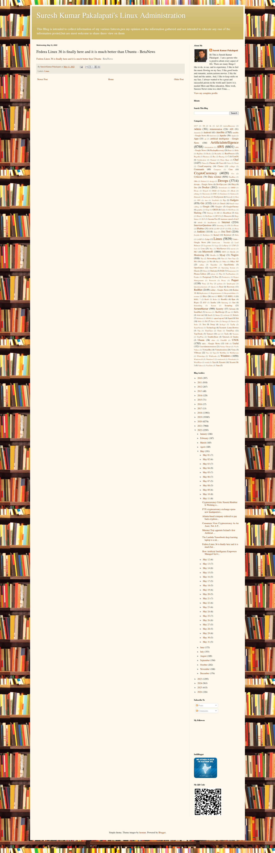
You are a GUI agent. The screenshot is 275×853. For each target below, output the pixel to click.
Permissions (231, 271)
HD (218, 213)
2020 (200, 421)
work (207, 362)
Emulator (223, 194)
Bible (237, 150)
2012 (200, 386)
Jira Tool (226, 231)
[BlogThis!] (89, 67)
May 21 (206, 598)
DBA (195, 181)
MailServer (221, 248)
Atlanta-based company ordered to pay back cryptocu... (219, 517)
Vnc (207, 353)
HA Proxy (232, 209)
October (204, 664)
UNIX (235, 340)
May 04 (206, 468)
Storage (225, 321)
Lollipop (225, 245)
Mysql (222, 254)
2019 (200, 416)
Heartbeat (227, 212)
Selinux (232, 308)
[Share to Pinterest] (98, 67)
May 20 (206, 594)
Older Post (179, 79)
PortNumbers (231, 274)
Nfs (195, 261)
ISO (218, 228)
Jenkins (201, 231)
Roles (215, 299)
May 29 (206, 633)
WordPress (198, 362)
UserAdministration (208, 346)
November (205, 668)
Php (220, 274)
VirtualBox (207, 349)
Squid (230, 318)
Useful (236, 343)
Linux (46, 71)
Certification (201, 160)
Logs (216, 245)
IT (224, 228)
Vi (235, 346)
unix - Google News (211, 343)
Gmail (222, 203)
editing (196, 194)
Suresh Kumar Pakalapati (225, 50)
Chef (236, 159)
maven (233, 248)
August (203, 655)
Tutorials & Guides (230, 336)
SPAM (208, 318)
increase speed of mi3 (230, 219)
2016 (200, 404)
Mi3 (195, 251)
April (203, 446)
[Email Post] (81, 66)
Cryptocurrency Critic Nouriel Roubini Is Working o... (219, 503)
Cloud (236, 163)
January (204, 433)
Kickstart (227, 235)
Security (219, 308)
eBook (233, 191)
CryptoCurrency (205, 172)
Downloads (223, 187)
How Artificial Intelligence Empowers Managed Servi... (219, 553)
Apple (233, 135)
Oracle (197, 270)
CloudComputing (204, 166)
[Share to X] (92, 67)
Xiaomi (222, 362)
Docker (206, 187)
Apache (222, 135)
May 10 (206, 494)
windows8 (221, 359)
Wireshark (232, 359)
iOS (228, 225)
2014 (200, 395)
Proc (216, 277)
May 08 (206, 485)
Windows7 (210, 359)
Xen (214, 362)
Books (208, 153)
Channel (213, 160)
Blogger (162, 832)
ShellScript (219, 312)
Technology (211, 327)
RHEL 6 (231, 296)
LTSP (234, 245)
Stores (233, 321)
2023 (200, 678)
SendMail (198, 312)
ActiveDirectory (229, 126)
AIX (231, 129)
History (199, 216)
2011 (200, 382)
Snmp (217, 315)
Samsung (224, 302)
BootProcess (230, 153)
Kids (237, 235)
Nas (202, 258)
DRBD (233, 187)
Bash (230, 150)
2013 (200, 391)
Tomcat (210, 333)
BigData (200, 153)
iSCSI (211, 228)
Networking (212, 258)
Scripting (228, 305)
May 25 (206, 615)
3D (204, 126)
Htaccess (227, 216)
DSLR (214, 191)
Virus (233, 349)
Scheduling (198, 305)
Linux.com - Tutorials (221, 242)
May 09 (206, 489)
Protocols (212, 280)
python (219, 283)
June (202, 647)
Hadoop (210, 213)
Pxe (211, 283)
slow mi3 (200, 315)
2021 (200, 425)
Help (237, 213)
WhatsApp (201, 356)
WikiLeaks (213, 356)
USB (226, 343)
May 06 (206, 476)
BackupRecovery (217, 150)
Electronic (206, 194)
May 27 (206, 624)
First (237, 197)
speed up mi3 (219, 318)
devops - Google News (203, 184)
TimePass (230, 330)
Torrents (236, 334)
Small (210, 315)
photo (213, 274)
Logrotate (207, 245)
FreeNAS (215, 200)
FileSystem (218, 197)
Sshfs (200, 321)
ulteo (213, 340)
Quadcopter (231, 283)
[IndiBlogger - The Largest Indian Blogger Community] (205, 777)
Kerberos (206, 235)
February (204, 438)
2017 (196, 126)
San (233, 302)
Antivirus (212, 135)
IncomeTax (212, 219)
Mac (211, 248)
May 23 (206, 607)
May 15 (206, 572)
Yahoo (200, 365)
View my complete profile (206, 93)
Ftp (224, 200)
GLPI (214, 203)
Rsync (196, 302)
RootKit (224, 299)
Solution (200, 318)
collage (232, 166)
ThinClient (209, 330)
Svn (204, 324)
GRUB (215, 209)
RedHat (198, 289)
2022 (200, 430)
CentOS (235, 156)
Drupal (205, 191)
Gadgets (234, 200)
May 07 (206, 481)
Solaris (236, 315)
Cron (231, 169)
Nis (211, 261)
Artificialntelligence (225, 142)
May (202, 451)
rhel (212, 296)
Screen (213, 305)
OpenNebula (229, 264)
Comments (203, 710)
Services (208, 312)
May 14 (206, 568)
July (202, 651)
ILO (203, 219)
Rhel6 (206, 299)
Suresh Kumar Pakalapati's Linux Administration (111, 15)
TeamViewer (198, 327)
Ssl (206, 321)
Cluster (220, 166)
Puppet (235, 280)
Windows (226, 356)
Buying (221, 156)
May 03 (206, 463)
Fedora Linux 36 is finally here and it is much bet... (220, 545)
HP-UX (218, 216)
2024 (200, 683)
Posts (200, 705)
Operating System (228, 267)
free (206, 200)
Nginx (203, 261)
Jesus (215, 232)
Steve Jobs (215, 321)
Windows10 (198, 359)
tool (219, 334)
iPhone (236, 225)
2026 (200, 691)
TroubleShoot (213, 336)
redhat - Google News (219, 290)
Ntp (217, 261)
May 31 (206, 641)
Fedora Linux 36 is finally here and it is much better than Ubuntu (68, 58)
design (212, 181)
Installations (212, 222)
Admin (197, 129)
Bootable (218, 153)
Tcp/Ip (232, 324)
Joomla (196, 235)
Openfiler (214, 264)
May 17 (206, 581)
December (205, 673)
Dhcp (233, 184)
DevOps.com (221, 184)
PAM (222, 270)
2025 (200, 687)
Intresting (220, 225)
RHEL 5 (221, 296)
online (201, 264)
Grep (207, 209)
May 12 (206, 559)
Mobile (232, 252)
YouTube (209, 365)
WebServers (234, 353)
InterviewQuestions (202, 225)
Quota (213, 287)
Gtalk (223, 209)
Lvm (203, 248)
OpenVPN (213, 267)
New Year (232, 258)
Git (202, 203)
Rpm (233, 299)
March (203, 442)
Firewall (229, 197)
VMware (197, 352)
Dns (195, 187)
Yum (218, 365)
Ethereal (197, 197)
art (205, 139)
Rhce (205, 296)
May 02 (206, 459)
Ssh (237, 318)
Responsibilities (230, 293)
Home (111, 79)
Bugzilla (197, 156)
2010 (200, 378)
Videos (196, 350)
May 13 (206, 563)
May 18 (206, 585)
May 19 (206, 589)
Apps (196, 138)
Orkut (205, 271)
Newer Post (42, 79)
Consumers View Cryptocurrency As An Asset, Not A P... (220, 524)
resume (196, 296)
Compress (217, 169)
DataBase (232, 177)
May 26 (206, 620)
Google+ (218, 206)
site (229, 312)
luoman (142, 832)
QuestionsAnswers (200, 287)
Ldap (207, 239)
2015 (200, 399)
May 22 (206, 602)
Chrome (212, 163)
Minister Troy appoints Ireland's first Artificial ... (218, 531)
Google (206, 206)
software (226, 315)
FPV (199, 200)
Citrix (229, 163)
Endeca (233, 194)
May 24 (206, 611)
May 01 (206, 454)
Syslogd (223, 324)
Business (206, 156)
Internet (226, 222)
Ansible (220, 132)
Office (224, 261)
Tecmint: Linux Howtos (229, 327)
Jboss (237, 228)
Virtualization (221, 349)
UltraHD (223, 340)
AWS (220, 146)
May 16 (206, 576)
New (223, 258)
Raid (221, 286)
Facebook (206, 197)
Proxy (223, 280)
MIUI (224, 252)
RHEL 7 (197, 299)
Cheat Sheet (224, 160)
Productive (226, 277)
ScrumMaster (201, 308)
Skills (236, 312)
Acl (217, 126)
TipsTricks (198, 333)
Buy (214, 156)
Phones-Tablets (200, 274)
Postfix (196, 277)
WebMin (223, 353)
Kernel (216, 235)
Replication (203, 293)
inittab (200, 222)
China (204, 163)
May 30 (206, 637)
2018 (200, 412)
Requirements (216, 293)
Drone (196, 191)
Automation (208, 147)
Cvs (232, 173)
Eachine (223, 191)
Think (219, 330)
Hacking (197, 212)
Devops (223, 180)
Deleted (203, 181)
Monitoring (199, 254)
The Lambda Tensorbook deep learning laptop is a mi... (220, 538)
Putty (204, 283)
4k (210, 126)
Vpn (214, 353)
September (205, 660)
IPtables (200, 228)
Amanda (197, 132)
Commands (199, 169)
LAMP (199, 239)
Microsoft (207, 251)
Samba (213, 302)
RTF (204, 302)
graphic (199, 209)
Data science (214, 176)
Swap (212, 324)
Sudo (196, 324)
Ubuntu (201, 340)
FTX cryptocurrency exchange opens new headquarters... (218, 510)
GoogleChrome (232, 206)
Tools (226, 333)
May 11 (206, 498)
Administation (215, 129)
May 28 (206, 628)
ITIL (229, 228)
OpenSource (199, 267)
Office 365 (234, 261)
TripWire (200, 337)
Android (207, 132)
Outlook (213, 270)
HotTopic (208, 216)
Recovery (231, 286)
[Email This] (86, 67)
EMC (215, 194)
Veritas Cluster (225, 346)
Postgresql (207, 277)
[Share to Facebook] (95, 67)
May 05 (206, 472)
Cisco (221, 163)
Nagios (235, 255)
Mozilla (213, 255)
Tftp (199, 330)
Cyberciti (198, 176)
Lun (195, 248)
